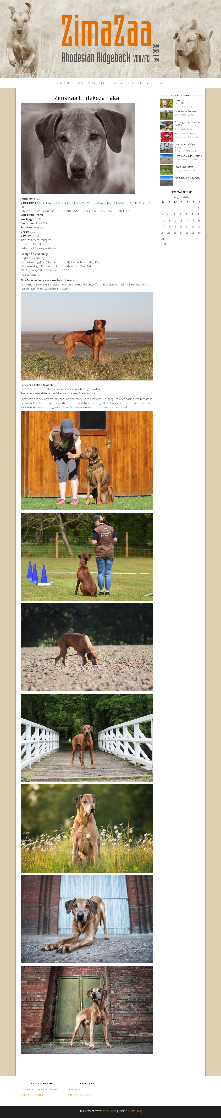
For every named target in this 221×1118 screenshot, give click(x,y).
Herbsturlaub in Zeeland (188, 155)
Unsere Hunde (110, 83)
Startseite (63, 83)
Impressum (73, 1089)
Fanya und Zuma (184, 166)
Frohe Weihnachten (186, 133)
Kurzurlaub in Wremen (187, 177)
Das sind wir (85, 83)
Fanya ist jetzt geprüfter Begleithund (188, 101)
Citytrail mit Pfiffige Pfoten (185, 146)
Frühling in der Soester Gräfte (187, 124)
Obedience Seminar (186, 111)
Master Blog (135, 1111)
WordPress (109, 1111)
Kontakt (159, 83)
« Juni (163, 244)
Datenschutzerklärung (79, 1095)
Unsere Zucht (136, 83)
